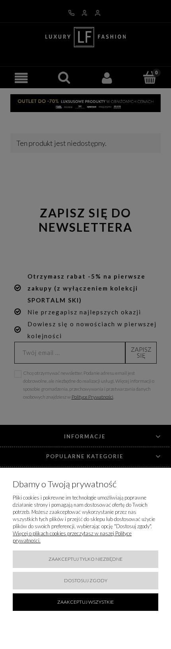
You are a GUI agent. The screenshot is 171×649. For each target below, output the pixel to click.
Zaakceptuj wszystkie (85, 602)
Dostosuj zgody (85, 580)
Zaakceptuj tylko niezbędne (85, 559)
